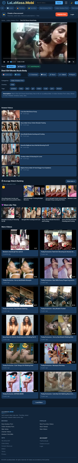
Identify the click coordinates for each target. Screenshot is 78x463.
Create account (44, 443)
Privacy (4, 454)
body (21, 88)
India (18, 74)
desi (27, 88)
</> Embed (62, 74)
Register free (61, 14)
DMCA (3, 449)
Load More (39, 402)
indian (39, 88)
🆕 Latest (10, 8)
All (2, 8)
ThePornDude (44, 441)
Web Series (5, 429)
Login (72, 14)
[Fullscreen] (65, 62)
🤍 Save (43, 74)
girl (33, 88)
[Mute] (8, 62)
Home (3, 20)
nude (45, 88)
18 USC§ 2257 (6, 441)
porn (52, 88)
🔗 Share (52, 74)
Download (34, 74)
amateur (13, 88)
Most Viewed (44, 426)
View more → (71, 181)
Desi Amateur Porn (45, 8)
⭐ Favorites (32, 8)
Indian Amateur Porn (61, 8)
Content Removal (7, 446)
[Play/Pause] (4, 62)
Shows (59, 88)
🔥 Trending (20, 8)
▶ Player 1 (11, 66)
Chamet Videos (6, 431)
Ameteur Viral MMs (7, 434)
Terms (3, 451)
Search (59, 2)
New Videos (43, 429)
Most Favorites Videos (46, 424)
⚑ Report (72, 74)
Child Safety (5, 443)
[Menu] (66, 3)
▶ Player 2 (21, 66)
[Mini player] (69, 62)
